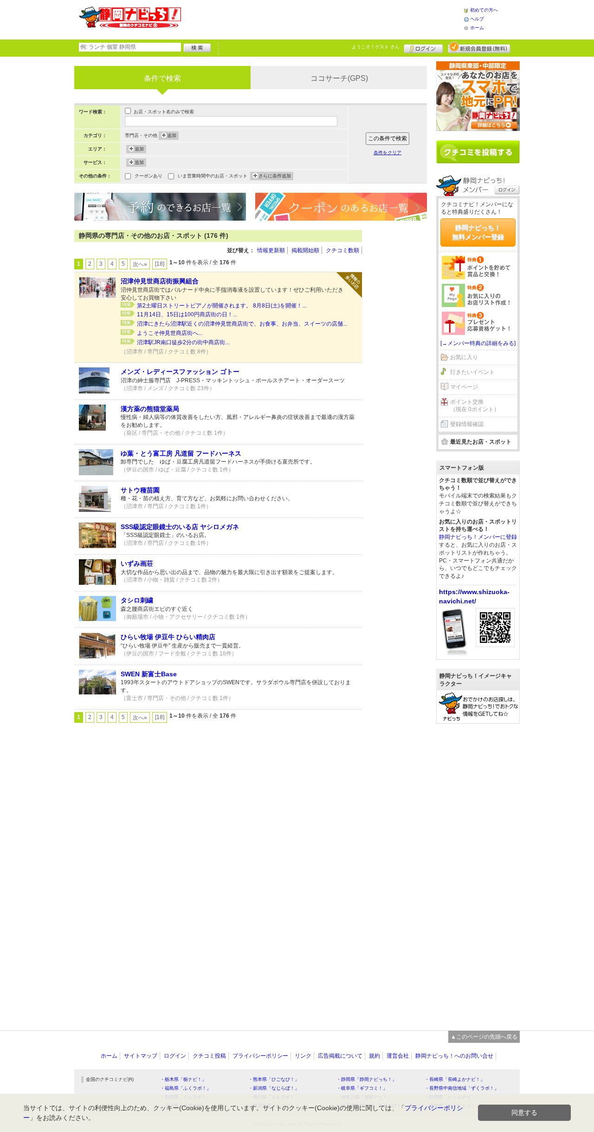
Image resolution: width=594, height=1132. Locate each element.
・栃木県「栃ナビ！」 (183, 1079)
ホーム (477, 27)
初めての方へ (484, 10)
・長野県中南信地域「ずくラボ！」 (462, 1088)
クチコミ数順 (342, 250)
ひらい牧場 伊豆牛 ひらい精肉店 (168, 637)
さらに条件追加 (274, 175)
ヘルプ (477, 18)
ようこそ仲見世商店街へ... (169, 333)
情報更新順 (271, 250)
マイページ (464, 387)
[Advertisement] (322, 19)
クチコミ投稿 (209, 1056)
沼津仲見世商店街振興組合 (160, 281)
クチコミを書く (478, 152)
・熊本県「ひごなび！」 (273, 1079)
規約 (374, 1056)
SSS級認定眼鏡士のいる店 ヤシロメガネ (180, 526)
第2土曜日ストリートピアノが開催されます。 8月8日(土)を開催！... (221, 305)
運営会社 (398, 1056)
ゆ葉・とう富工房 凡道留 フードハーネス (181, 453)
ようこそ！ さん (376, 46)
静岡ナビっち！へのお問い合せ (454, 1056)
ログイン (423, 47)
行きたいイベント (472, 372)
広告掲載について (340, 1056)
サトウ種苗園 (140, 490)
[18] (159, 264)
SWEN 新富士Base (149, 674)
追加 (171, 135)
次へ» (140, 264)
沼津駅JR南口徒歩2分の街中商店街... (183, 342)
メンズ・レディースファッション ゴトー (180, 371)
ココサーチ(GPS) (339, 78)
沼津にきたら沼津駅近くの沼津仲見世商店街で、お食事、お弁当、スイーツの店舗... (242, 324)
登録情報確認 (467, 424)
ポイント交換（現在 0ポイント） (474, 406)
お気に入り (464, 357)
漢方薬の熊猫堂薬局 (150, 408)
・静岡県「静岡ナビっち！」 (366, 1079)
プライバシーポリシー (260, 1056)
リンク (303, 1056)
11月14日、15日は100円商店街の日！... (187, 314)
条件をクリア (387, 152)
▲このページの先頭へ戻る (484, 1037)
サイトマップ (140, 1056)
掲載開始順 (305, 250)
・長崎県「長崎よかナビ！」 (455, 1079)
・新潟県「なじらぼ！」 (273, 1088)
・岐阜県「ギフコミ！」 (361, 1088)
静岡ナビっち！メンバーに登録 (478, 537)
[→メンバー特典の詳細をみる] (478, 343)
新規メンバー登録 (479, 47)
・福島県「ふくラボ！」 (185, 1088)
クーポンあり (148, 175)
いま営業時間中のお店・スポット (212, 175)
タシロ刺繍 (137, 600)
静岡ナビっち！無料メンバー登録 (478, 232)
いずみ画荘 (137, 563)
